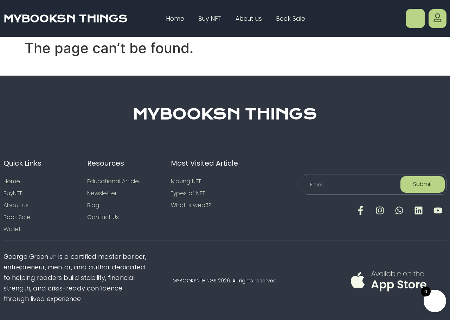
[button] (415, 18)
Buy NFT (209, 18)
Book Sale (290, 18)
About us (249, 18)
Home (175, 18)
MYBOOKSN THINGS (66, 19)
